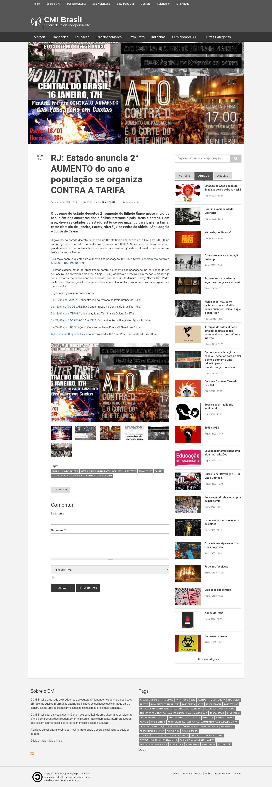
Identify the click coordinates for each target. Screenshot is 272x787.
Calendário (163, 3)
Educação (82, 37)
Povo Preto (136, 37)
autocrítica (192, 744)
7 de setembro (217, 700)
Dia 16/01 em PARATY (64, 300)
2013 (185, 700)
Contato (145, 3)
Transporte (60, 37)
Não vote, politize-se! (217, 232)
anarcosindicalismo (179, 713)
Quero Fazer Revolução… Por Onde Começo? (222, 476)
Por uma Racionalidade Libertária (218, 211)
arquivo (222, 175)
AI (141, 709)
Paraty (158, 471)
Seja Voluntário (101, 3)
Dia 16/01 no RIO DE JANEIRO (69, 306)
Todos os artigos (207, 659)
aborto (144, 704)
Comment (58, 530)
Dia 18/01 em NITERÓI (64, 313)
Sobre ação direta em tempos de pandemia (222, 499)
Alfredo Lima (181, 709)
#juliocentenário (149, 700)
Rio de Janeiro (70, 471)
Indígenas (158, 37)
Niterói (84, 471)
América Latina (227, 709)
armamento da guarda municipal (220, 722)
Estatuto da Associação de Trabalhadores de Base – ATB (222, 187)
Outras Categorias (217, 37)
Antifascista (193, 718)
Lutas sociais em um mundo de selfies (221, 522)
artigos (205, 175)
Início (37, 3)
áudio (210, 740)
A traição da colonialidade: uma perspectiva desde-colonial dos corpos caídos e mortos (222, 333)
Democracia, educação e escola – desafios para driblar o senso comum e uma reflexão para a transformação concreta (222, 360)
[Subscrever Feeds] (82, 753)
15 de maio (167, 700)
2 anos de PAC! (213, 612)
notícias (184, 175)
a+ (43, 51)
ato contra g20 (148, 740)
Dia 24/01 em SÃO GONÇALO (68, 327)
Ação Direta (188, 704)
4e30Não (202, 700)
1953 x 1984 (211, 427)
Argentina (193, 722)
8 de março (234, 700)
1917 (178, 700)
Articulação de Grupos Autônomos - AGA (175, 726)
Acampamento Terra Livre (165, 704)
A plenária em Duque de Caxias (69, 334)
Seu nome (57, 513)
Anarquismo (200, 713)
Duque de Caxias (61, 476)
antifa (162, 718)
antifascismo (176, 718)
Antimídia (208, 718)
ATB (192, 735)
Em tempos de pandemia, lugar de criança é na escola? (222, 280)
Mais (142, 750)
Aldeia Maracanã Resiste (158, 709)
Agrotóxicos (231, 704)
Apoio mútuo (158, 722)
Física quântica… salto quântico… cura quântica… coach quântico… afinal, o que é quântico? (222, 307)
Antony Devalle (225, 718)
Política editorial (76, 3)
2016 (193, 700)
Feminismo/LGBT (185, 37)
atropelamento (168, 740)
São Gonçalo (105, 476)
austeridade (176, 744)
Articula (145, 726)
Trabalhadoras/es (109, 37)
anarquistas (217, 713)
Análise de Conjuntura (153, 713)
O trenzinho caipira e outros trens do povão (221, 545)
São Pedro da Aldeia (84, 476)
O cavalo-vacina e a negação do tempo (221, 257)
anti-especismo (148, 718)
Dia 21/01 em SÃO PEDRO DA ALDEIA (73, 320)
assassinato (227, 726)
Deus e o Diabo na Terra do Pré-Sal (221, 383)
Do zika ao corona (215, 636)
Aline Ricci (196, 709)
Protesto (130, 471)
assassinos (173, 731)
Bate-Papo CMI (125, 3)
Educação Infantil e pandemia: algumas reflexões (222, 452)
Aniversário (233, 713)
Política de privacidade (217, 773)
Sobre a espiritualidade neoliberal (218, 406)
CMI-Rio (56, 471)
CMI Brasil (63, 19)
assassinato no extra (152, 731)
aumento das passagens (153, 744)
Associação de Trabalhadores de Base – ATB (164, 735)
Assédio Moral (190, 731)
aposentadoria (176, 722)
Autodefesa (208, 744)
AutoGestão (224, 744)
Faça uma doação (192, 773)
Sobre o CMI (53, 3)
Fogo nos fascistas (216, 566)
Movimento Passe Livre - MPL (106, 471)
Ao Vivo (144, 722)
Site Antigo (182, 3)
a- (39, 51)
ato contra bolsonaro (210, 735)
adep (200, 704)
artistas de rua (209, 726)
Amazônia (210, 709)
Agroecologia (213, 704)
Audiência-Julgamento (192, 740)
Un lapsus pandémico (217, 589)
